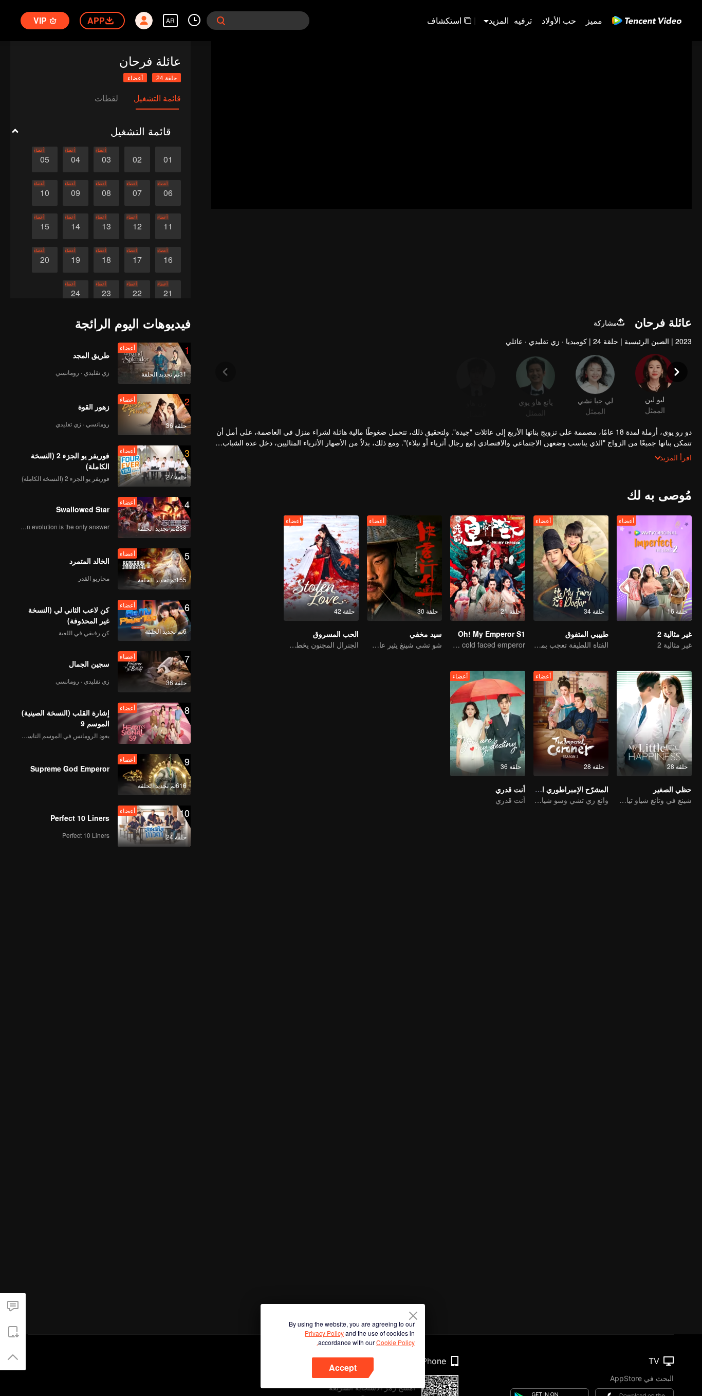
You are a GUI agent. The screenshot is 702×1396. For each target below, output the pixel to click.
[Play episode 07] (137, 193)
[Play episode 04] (75, 159)
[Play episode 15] (45, 226)
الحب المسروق (336, 634)
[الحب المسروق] (321, 568)
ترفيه (523, 20)
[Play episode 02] (137, 159)
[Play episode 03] (106, 159)
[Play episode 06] (168, 193)
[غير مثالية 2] (654, 568)
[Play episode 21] (168, 293)
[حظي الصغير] (654, 723)
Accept (343, 1367)
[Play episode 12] (137, 226)
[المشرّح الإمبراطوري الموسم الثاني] (570, 723)
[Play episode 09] (75, 193)
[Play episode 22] (137, 293)
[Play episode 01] (168, 159)
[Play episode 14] (75, 226)
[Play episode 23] (106, 293)
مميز (594, 20)
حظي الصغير (672, 789)
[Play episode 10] (45, 193)
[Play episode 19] (75, 260)
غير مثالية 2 (674, 634)
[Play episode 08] (106, 193)
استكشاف (444, 20)
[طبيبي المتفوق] (570, 568)
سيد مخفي (426, 634)
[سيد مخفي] (404, 568)
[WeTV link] (646, 20)
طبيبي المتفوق (586, 634)
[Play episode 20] (45, 260)
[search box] (221, 20)
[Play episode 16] (168, 260)
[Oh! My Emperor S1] (487, 568)
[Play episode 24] (75, 293)
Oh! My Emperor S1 (491, 634)
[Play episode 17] (137, 260)
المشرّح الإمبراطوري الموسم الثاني (555, 789)
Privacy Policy (324, 1333)
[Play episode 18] (106, 260)
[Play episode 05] (45, 159)
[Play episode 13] (106, 226)
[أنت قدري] (487, 723)
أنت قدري (510, 789)
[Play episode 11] (168, 226)
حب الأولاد (559, 20)
